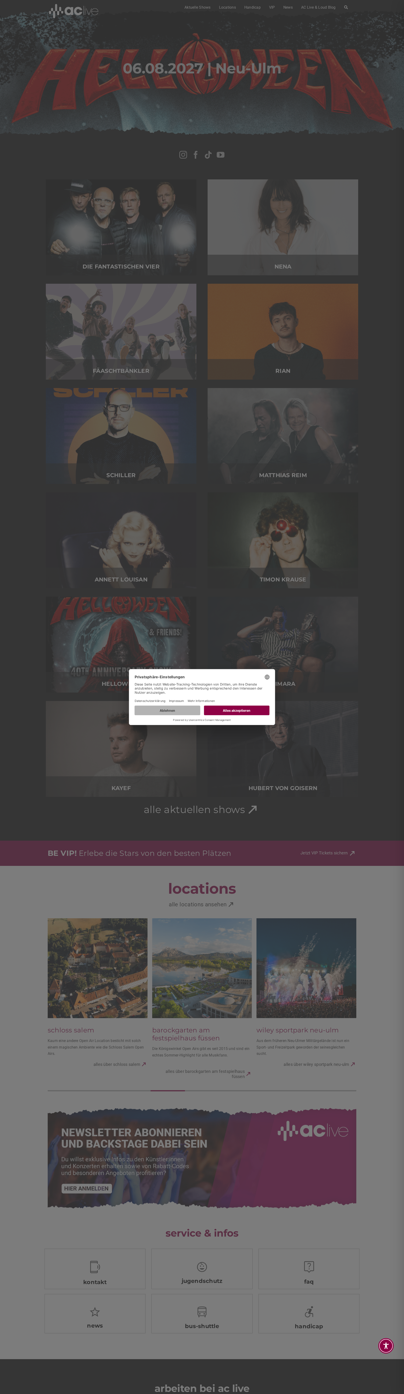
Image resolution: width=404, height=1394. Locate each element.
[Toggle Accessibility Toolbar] (386, 1346)
